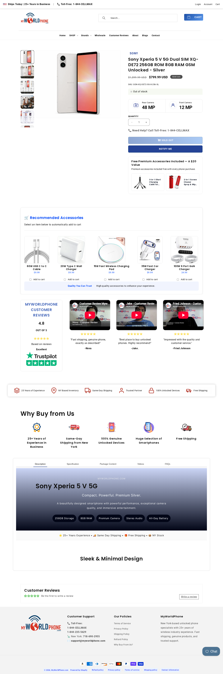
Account (208, 4)
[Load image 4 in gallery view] (27, 102)
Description (40, 464)
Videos (140, 464)
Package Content (108, 464)
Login (198, 4)
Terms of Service (122, 623)
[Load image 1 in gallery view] (27, 57)
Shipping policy (150, 670)
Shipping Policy (122, 634)
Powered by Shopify (78, 670)
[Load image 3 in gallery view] (27, 87)
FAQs (167, 464)
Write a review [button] (189, 596)
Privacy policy (114, 670)
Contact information (170, 670)
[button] (73, 35)
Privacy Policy (121, 629)
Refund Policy (121, 639)
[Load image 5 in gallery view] (27, 117)
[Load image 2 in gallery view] (27, 72)
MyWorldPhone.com (59, 670)
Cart (218, 4)
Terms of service (132, 670)
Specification (73, 464)
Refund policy (98, 670)
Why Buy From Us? (123, 644)
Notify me (165, 149)
